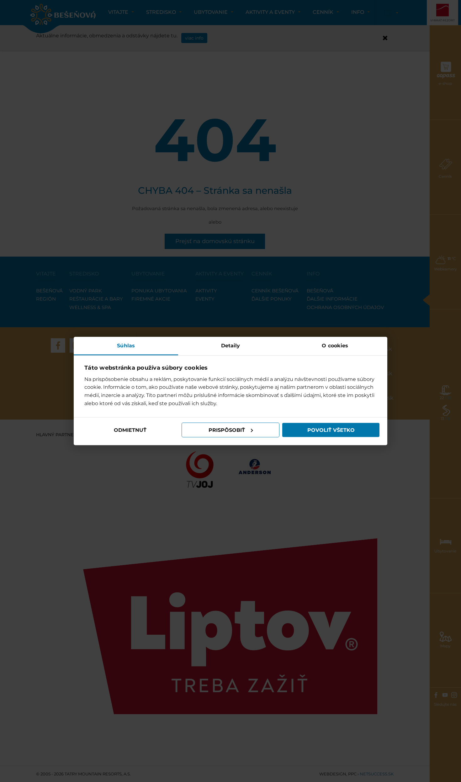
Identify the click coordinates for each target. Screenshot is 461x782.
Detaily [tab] (230, 346)
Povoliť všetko (331, 430)
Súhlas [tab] (126, 346)
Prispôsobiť (227, 430)
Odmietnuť (130, 430)
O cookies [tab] (335, 346)
